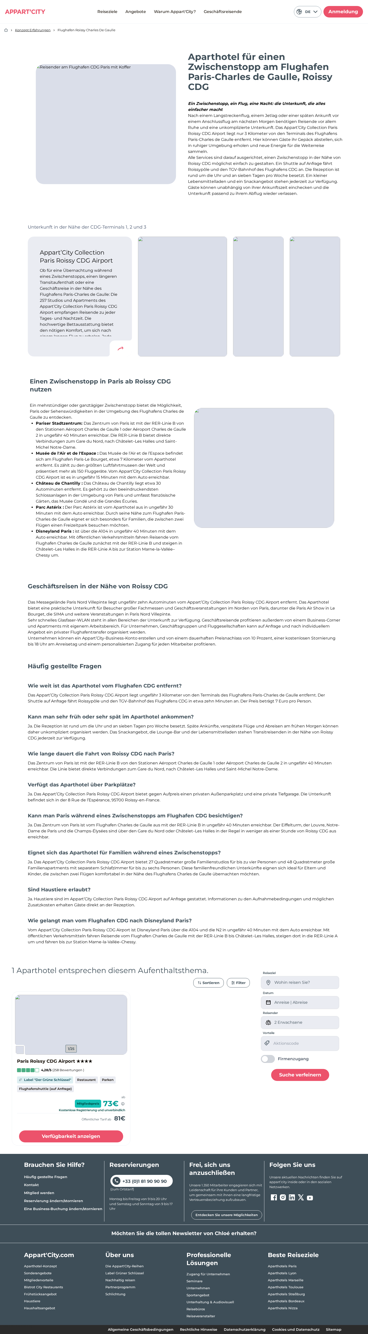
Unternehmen (198, 1288)
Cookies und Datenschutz (295, 1329)
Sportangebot (198, 1295)
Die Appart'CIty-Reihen (124, 1266)
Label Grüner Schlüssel (124, 1273)
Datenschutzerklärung (245, 1329)
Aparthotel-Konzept (40, 1266)
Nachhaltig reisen (120, 1280)
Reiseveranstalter (201, 1316)
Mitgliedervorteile (38, 1280)
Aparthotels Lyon (282, 1273)
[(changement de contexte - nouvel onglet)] (273, 1197)
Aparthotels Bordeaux (286, 1301)
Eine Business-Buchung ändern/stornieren (63, 1209)
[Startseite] (6, 30)
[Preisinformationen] (122, 1103)
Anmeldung (343, 11)
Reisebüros (196, 1309)
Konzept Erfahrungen (33, 30)
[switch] (285, 1059)
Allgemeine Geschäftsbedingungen (140, 1329)
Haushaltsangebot (39, 1308)
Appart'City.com (49, 1255)
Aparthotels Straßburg (286, 1294)
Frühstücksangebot (40, 1294)
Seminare (195, 1281)
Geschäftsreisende (223, 11)
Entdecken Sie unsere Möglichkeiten (227, 1215)
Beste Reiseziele (293, 1255)
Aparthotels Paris (282, 1266)
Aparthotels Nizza (283, 1308)
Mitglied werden (39, 1193)
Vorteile (268, 1033)
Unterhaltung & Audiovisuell (210, 1302)
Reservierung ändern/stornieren (53, 1201)
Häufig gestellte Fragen (45, 1177)
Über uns (119, 1255)
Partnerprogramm (120, 1287)
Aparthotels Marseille (285, 1280)
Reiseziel (269, 973)
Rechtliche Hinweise (198, 1329)
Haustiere (32, 1301)
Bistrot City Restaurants (43, 1287)
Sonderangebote (38, 1273)
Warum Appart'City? (175, 11)
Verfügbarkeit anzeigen (71, 1136)
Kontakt (31, 1185)
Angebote (135, 11)
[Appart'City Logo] (25, 11)
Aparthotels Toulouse (285, 1287)
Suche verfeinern (300, 1075)
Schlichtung (115, 1294)
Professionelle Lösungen (209, 1259)
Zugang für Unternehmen (208, 1274)
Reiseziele (107, 11)
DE (307, 11)
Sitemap (333, 1329)
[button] (71, 1025)
